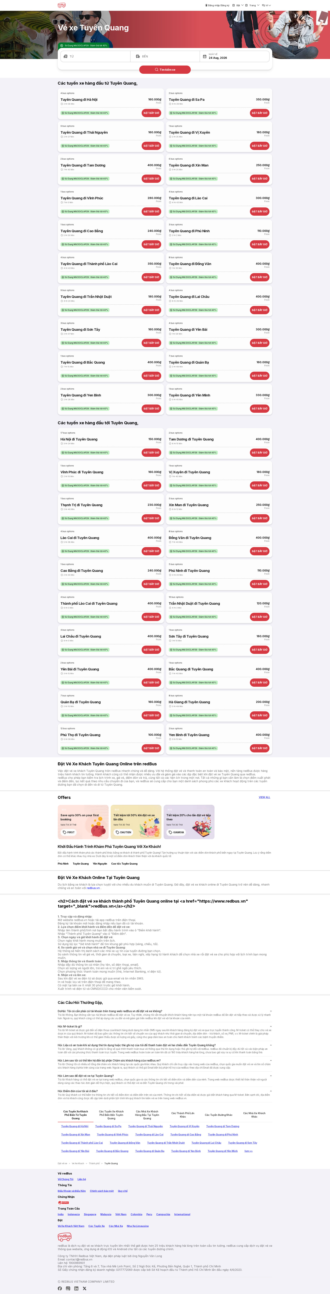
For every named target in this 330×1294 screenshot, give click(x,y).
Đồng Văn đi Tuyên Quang (190, 538)
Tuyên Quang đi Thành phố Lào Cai (88, 264)
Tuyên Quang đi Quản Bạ (189, 362)
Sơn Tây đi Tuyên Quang (188, 636)
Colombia (136, 1214)
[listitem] (84, 113)
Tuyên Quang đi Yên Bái (188, 329)
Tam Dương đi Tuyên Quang (191, 439)
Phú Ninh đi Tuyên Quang (189, 571)
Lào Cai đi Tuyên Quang (79, 538)
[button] (234, 56)
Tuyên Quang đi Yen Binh (80, 395)
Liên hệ (82, 1179)
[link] (83, 822)
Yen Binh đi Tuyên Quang (189, 735)
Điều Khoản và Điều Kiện (72, 1190)
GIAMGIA (178, 832)
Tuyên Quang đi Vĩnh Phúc (81, 198)
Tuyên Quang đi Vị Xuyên (189, 132)
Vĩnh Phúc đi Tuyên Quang (81, 472)
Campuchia (163, 1214)
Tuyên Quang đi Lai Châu (189, 297)
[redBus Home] (62, 5)
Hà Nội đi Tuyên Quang (78, 439)
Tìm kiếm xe (167, 69)
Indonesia (74, 1214)
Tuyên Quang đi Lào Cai (188, 198)
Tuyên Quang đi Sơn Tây (80, 329)
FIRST (71, 832)
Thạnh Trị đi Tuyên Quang (81, 505)
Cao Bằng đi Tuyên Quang (81, 571)
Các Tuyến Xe (96, 1226)
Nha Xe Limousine (137, 1226)
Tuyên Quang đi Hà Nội (78, 100)
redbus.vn (94, 888)
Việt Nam (120, 1214)
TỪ (72, 56)
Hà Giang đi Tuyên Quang (189, 702)
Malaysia (105, 1214)
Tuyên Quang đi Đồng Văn (190, 264)
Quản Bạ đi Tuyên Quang (80, 702)
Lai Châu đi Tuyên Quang (80, 636)
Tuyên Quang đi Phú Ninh (189, 231)
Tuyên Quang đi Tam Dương (82, 165)
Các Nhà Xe (116, 1226)
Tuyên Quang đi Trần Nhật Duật (86, 297)
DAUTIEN (125, 832)
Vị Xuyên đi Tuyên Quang (189, 472)
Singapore (90, 1214)
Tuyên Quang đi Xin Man (188, 165)
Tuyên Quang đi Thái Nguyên (84, 132)
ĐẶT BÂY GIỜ (151, 112)
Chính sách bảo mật (102, 1190)
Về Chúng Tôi (65, 1179)
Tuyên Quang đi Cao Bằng (81, 231)
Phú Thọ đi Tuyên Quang (80, 735)
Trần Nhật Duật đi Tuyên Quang (194, 603)
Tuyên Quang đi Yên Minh (189, 395)
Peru (149, 1214)
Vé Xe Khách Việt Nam (71, 1226)
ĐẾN (145, 56)
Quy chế (123, 1190)
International (182, 1214)
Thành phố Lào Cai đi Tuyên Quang (88, 603)
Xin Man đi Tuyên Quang (188, 505)
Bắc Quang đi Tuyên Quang (191, 669)
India (61, 1214)
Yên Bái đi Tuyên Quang (79, 669)
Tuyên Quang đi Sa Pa (186, 100)
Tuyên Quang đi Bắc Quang (82, 362)
